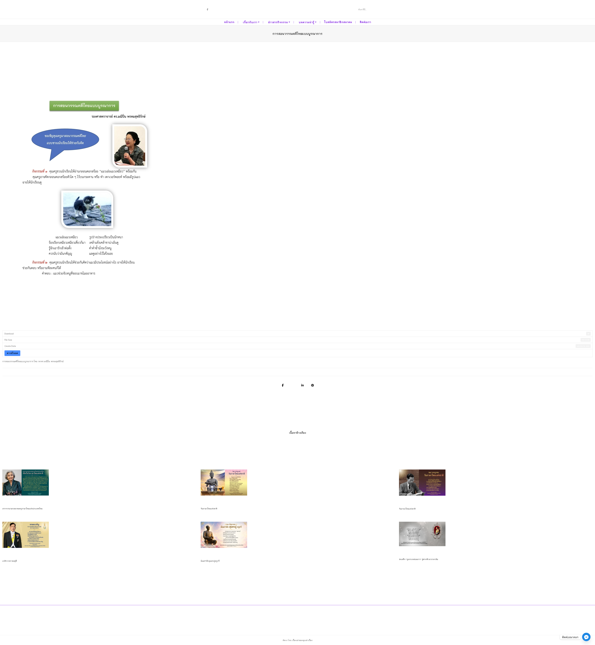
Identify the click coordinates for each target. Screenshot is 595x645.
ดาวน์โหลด (12, 353)
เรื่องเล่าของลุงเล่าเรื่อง (302, 640)
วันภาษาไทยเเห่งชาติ (209, 508)
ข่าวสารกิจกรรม (278, 22)
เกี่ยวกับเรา (250, 22)
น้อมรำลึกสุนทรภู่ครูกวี (210, 561)
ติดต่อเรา (365, 22)
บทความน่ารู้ (306, 22)
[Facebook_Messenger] (586, 637)
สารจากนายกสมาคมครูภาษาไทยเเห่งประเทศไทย (22, 508)
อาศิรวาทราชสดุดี (9, 561)
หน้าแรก (229, 22)
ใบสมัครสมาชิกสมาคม (338, 22)
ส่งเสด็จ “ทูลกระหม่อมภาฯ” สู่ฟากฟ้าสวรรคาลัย (418, 559)
